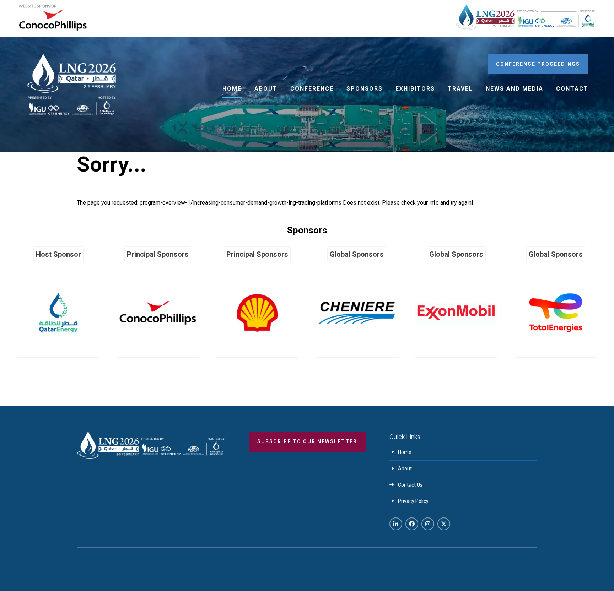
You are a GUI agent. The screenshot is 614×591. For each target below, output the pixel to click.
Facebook (411, 523)
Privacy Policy (413, 501)
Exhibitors (415, 88)
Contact (572, 88)
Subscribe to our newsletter (307, 441)
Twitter (443, 523)
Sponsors (364, 88)
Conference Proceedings (538, 64)
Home (232, 88)
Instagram (427, 523)
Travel (460, 88)
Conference (312, 88)
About (266, 88)
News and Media (514, 88)
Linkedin (395, 523)
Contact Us (410, 485)
